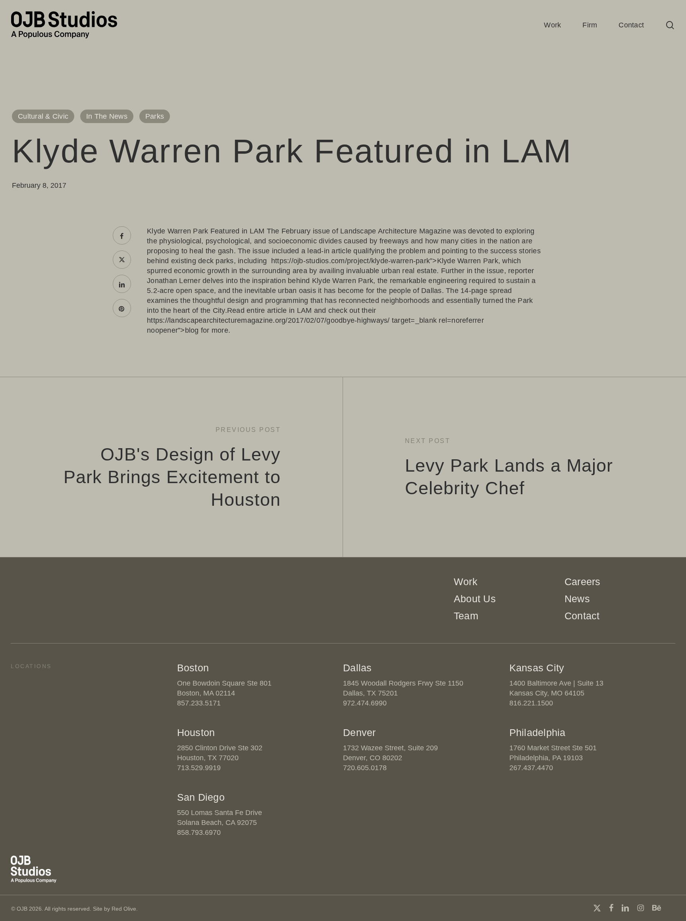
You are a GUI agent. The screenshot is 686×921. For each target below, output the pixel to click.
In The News (106, 116)
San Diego (201, 797)
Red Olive (124, 909)
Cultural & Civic (43, 116)
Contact (582, 615)
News (577, 598)
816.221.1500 (531, 703)
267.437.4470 (531, 768)
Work (466, 581)
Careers (583, 581)
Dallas (357, 667)
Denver (359, 732)
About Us (475, 598)
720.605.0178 (365, 768)
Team (466, 615)
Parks (154, 116)
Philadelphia (537, 732)
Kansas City (537, 667)
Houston (196, 732)
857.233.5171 (199, 703)
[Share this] (122, 235)
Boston (193, 667)
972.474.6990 (365, 703)
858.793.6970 (199, 832)
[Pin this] (122, 308)
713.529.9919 (199, 768)
